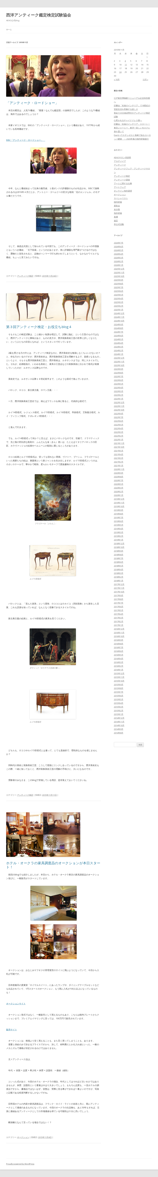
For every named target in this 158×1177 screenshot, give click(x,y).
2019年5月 (118, 525)
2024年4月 (118, 343)
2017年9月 (118, 595)
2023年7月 (118, 376)
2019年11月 (119, 502)
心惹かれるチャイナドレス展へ (128, 120)
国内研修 (118, 202)
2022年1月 (118, 439)
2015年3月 (118, 706)
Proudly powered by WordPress (20, 1164)
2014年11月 (119, 721)
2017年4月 (118, 614)
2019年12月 (119, 499)
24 (120, 72)
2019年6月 (118, 521)
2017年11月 (119, 588)
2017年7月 (118, 602)
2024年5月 (118, 339)
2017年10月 (119, 591)
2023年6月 (118, 380)
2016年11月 (119, 632)
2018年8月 (118, 554)
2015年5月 (118, 699)
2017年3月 (118, 617)
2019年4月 (118, 528)
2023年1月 (118, 398)
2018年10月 (119, 547)
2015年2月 (118, 710)
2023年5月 (118, 383)
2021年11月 (119, 443)
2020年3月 (118, 487)
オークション (23, 1137)
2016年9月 (118, 640)
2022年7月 (118, 417)
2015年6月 (118, 695)
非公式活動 (119, 224)
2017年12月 (119, 584)
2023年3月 (118, 391)
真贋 (116, 216)
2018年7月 (118, 558)
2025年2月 (118, 306)
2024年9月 (118, 324)
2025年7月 (118, 287)
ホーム (9, 29)
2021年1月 (118, 465)
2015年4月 (118, 703)
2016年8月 (118, 643)
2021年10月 (119, 447)
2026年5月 (118, 250)
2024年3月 (118, 346)
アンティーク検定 (25, 276)
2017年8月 (118, 599)
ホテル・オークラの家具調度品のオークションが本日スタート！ (53, 865)
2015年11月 (119, 677)
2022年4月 (118, 428)
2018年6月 (118, 562)
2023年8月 (118, 372)
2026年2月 (118, 261)
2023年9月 (118, 369)
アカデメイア (120, 161)
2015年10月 (119, 680)
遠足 (116, 220)
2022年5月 (118, 424)
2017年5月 (118, 610)
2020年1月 (118, 495)
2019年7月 (118, 517)
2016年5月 (118, 654)
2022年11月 (119, 406)
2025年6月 (118, 291)
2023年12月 (119, 358)
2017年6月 (118, 606)
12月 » (145, 79)
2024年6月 (118, 335)
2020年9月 (118, 473)
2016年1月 (118, 669)
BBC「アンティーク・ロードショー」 (25, 140)
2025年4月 (118, 298)
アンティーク (120, 164)
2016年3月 (118, 662)
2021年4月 (118, 454)
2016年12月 (119, 628)
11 (126, 64)
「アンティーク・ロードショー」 (32, 102)
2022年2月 (118, 435)
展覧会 (117, 205)
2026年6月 (118, 246)
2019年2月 (118, 536)
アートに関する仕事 (123, 183)
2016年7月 (118, 647)
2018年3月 (118, 573)
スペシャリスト (121, 198)
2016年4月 (118, 658)
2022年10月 (119, 409)
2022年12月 (119, 402)
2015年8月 (118, 688)
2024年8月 (118, 328)
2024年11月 (119, 317)
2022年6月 (118, 421)
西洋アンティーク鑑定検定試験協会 (38, 15)
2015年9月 (118, 684)
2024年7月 (118, 332)
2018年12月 (119, 543)
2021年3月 (118, 458)
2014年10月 (119, 725)
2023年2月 (118, 395)
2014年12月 (119, 718)
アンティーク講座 (122, 179)
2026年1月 (118, 265)
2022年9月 (118, 413)
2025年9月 (118, 280)
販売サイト (11, 1029)
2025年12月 (119, 268)
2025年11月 (119, 272)
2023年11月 (119, 361)
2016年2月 (118, 666)
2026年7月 (118, 242)
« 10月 (117, 79)
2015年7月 (118, 692)
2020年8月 (118, 476)
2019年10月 (119, 506)
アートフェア (120, 187)
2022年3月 (118, 432)
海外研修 (118, 213)
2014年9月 (118, 729)
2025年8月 (118, 283)
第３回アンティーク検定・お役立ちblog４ (39, 326)
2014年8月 (118, 732)
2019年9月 (118, 510)
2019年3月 (118, 532)
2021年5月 (118, 450)
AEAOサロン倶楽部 (122, 157)
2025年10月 (119, 276)
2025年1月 (118, 309)
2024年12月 (119, 313)
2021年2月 (118, 461)
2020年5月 (118, 484)
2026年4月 (118, 254)
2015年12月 (119, 673)
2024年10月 (119, 320)
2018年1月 (118, 580)
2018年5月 (118, 565)
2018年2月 (118, 577)
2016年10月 (119, 636)
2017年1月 (118, 625)
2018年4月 (118, 569)
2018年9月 (118, 551)
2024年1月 (118, 354)
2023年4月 (118, 387)
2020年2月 (118, 491)
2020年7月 (118, 480)
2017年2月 (118, 621)
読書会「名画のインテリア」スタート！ (132, 124)
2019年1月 (118, 539)
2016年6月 (118, 651)
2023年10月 (119, 365)
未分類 (117, 209)
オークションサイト (16, 1003)
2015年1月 (118, 714)
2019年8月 (118, 513)
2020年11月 (119, 469)
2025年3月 (118, 302)
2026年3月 (118, 257)
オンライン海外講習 (123, 190)
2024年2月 (118, 350)
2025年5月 (118, 294)
